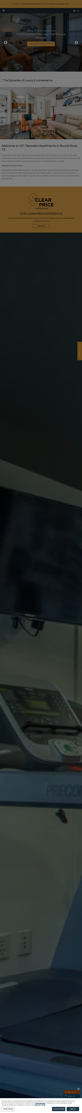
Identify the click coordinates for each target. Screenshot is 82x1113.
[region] (41, 1105)
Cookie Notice (40, 1105)
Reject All (73, 1109)
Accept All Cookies (58, 1109)
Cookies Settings (8, 1109)
